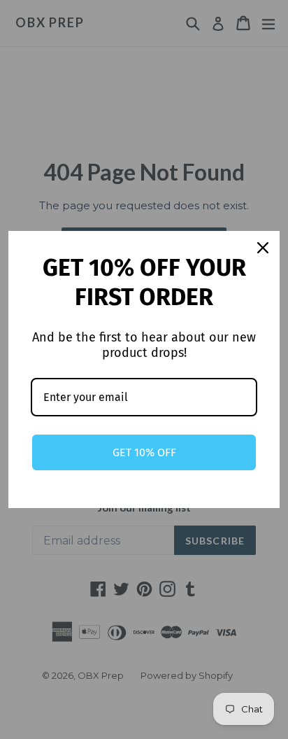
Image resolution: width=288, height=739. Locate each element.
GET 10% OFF (144, 452)
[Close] (263, 248)
